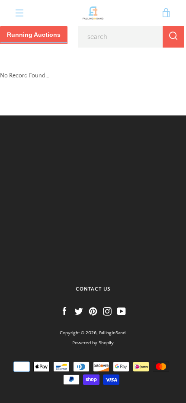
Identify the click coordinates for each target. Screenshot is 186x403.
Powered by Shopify (93, 342)
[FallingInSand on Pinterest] (93, 310)
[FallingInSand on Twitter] (78, 310)
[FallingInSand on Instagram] (107, 310)
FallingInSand (112, 333)
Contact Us (93, 289)
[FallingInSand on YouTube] (121, 310)
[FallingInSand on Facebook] (64, 310)
